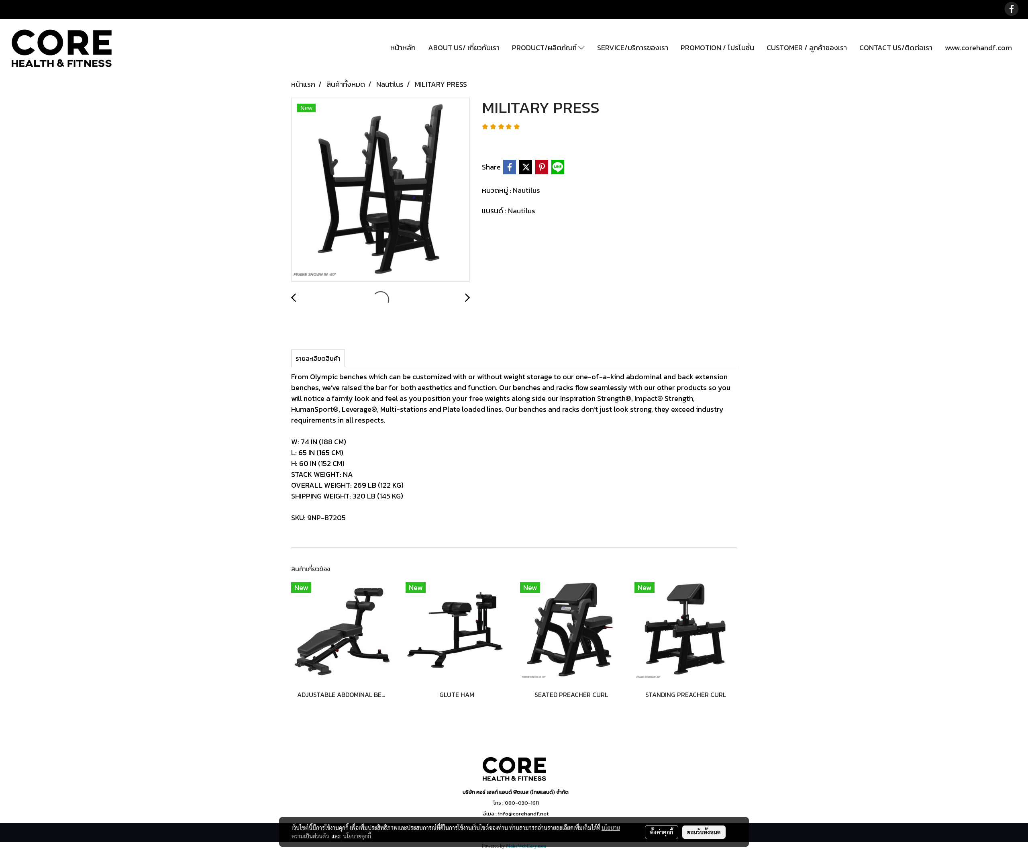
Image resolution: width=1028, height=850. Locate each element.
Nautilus (526, 190)
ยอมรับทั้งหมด (704, 832)
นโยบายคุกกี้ (357, 836)
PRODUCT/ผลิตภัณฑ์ (545, 47)
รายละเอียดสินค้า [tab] (318, 358)
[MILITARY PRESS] (380, 190)
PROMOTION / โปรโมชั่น (717, 47)
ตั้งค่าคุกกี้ (661, 832)
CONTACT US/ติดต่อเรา (895, 47)
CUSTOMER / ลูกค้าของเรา (807, 47)
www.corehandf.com (978, 47)
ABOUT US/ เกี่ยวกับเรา (464, 47)
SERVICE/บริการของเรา (632, 47)
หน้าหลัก (403, 47)
